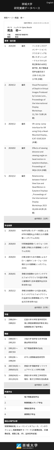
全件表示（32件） (41, 218)
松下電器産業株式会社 (33, 348)
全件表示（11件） (41, 385)
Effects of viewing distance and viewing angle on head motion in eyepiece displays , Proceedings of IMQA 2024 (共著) (40, 159)
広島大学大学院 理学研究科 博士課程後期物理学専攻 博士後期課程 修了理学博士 (36, 323)
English (50, 2)
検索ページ (8, 17)
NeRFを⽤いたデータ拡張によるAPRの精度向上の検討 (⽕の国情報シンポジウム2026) (35, 234)
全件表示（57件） (41, 307)
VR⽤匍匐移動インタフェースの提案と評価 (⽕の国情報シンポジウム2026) (35, 247)
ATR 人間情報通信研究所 (34, 357)
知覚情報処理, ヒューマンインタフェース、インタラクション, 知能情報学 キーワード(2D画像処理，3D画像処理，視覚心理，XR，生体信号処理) (26, 430)
